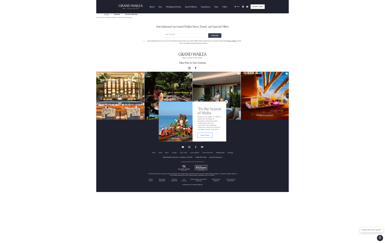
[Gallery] (247, 7)
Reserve (257, 6)
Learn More (205, 135)
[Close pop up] (226, 102)
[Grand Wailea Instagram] (189, 147)
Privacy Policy (231, 41)
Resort (152, 6)
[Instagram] (189, 68)
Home (106, 14)
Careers (174, 152)
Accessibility (194, 152)
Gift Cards (183, 152)
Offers (224, 6)
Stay (160, 6)
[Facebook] (196, 68)
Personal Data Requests (216, 180)
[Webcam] (243, 7)
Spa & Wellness (191, 6)
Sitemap (230, 152)
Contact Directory (215, 157)
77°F (238, 6)
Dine (216, 6)
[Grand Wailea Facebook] (196, 147)
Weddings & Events (173, 6)
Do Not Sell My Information (230, 180)
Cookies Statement (174, 180)
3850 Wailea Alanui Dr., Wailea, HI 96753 (177, 157)
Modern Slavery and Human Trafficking (198, 180)
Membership (220, 152)
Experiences (205, 6)
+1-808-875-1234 (201, 157)
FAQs (154, 152)
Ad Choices (184, 180)
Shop (160, 152)
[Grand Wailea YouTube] (183, 147)
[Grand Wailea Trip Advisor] (202, 147)
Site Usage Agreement (162, 180)
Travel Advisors (207, 152)
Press (167, 152)
